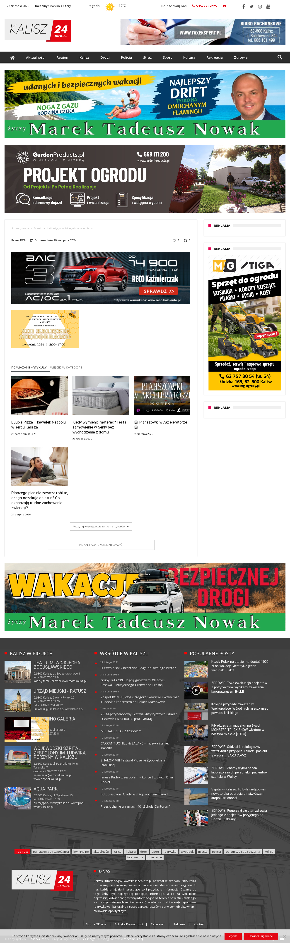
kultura (131, 852)
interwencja (135, 857)
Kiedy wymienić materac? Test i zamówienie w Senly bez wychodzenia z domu (99, 427)
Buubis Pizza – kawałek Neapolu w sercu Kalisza (38, 424)
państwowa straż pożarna (51, 852)
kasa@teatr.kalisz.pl (47, 681)
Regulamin (158, 924)
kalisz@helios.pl (44, 737)
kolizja (269, 852)
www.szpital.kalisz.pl (48, 779)
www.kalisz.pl (74, 709)
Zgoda (233, 936)
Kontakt (199, 924)
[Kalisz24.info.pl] (38, 18)
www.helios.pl (64, 737)
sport (155, 852)
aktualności (101, 852)
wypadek (187, 852)
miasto (203, 852)
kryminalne (81, 852)
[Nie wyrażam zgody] (284, 936)
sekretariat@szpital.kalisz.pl (53, 775)
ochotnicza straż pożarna (242, 852)
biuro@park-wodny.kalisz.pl (52, 803)
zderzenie (155, 857)
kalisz (117, 852)
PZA (23, 240)
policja (216, 852)
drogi (143, 852)
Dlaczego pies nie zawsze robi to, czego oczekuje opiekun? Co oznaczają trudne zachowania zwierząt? (39, 500)
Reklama (180, 924)
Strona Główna (96, 924)
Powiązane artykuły (29, 367)
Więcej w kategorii (66, 367)
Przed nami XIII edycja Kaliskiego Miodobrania (61, 228)
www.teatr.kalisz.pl (74, 681)
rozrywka (170, 852)
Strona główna (20, 228)
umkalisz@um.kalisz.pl (49, 709)
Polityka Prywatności (129, 924)
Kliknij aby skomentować (100, 544)
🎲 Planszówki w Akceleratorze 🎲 (160, 424)
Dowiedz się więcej (261, 936)
